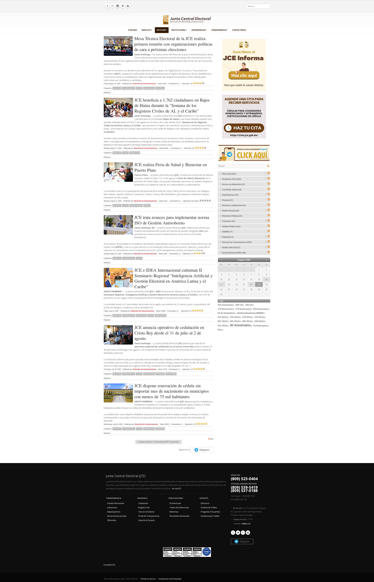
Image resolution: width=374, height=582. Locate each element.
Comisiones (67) (228, 221)
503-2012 (247, 321)
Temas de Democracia (179, 507)
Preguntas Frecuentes (210, 512)
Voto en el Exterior (146, 512)
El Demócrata (175, 503)
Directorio (205, 503)
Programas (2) (227, 237)
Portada (132, 30)
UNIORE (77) (227, 232)
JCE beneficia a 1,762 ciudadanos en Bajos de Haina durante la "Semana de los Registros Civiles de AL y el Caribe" (172, 105)
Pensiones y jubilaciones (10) (234, 205)
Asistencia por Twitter (210, 516)
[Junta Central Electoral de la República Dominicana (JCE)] (187, 19)
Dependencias (198, 30)
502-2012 (235, 321)
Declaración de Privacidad (170, 579)
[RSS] (269, 173)
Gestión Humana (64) (230, 211)
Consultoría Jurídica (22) (232, 190)
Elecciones (160, 88)
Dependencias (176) (230, 195)
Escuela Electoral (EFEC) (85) (234, 253)
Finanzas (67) (227, 200)
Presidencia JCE (129, 88)
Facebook (233, 532)
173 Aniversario (226, 309)
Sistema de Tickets (209, 507)
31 (251, 270)
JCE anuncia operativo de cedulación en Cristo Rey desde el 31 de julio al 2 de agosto (169, 332)
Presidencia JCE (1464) (231, 179)
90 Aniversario (241, 325)
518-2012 (259, 321)
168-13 (239, 305)
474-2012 (223, 317)
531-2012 (223, 325)
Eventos (147, 205)
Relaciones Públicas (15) (232, 216)
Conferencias (141, 315)
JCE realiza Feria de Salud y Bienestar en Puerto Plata (170, 167)
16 (266, 280)
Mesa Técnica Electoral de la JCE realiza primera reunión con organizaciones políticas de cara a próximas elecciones (173, 43)
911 (220, 329)
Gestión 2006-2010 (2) (231, 248)
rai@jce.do (246, 523)
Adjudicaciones (113, 512)
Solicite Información (115, 503)
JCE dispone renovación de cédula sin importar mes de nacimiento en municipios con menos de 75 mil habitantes (171, 391)
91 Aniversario (261, 325)
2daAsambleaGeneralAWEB (251, 313)
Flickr (243, 532)
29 (237, 270)
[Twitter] (123, 6)
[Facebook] (107, 6)
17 (221, 284)
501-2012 (223, 321)
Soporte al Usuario (146, 520)
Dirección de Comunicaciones (144, 83)
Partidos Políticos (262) (231, 226)
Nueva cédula (171, 374)
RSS (211, 439)
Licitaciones (112, 507)
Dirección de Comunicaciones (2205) (237, 242)
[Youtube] (128, 6)
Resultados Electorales (180, 516)
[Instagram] (117, 6)
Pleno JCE (117, 88)
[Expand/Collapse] (266, 173)
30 (244, 270)
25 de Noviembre (227, 313)
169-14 (249, 305)
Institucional (178, 30)
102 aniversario (226, 305)
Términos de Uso (148, 579)
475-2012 (235, 317)
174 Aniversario (243, 309)
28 (229, 270)
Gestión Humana (136, 205)
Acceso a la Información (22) (233, 184)
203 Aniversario (261, 309)
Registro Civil (134, 153)
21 (251, 284)
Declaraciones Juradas (117, 516)
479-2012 (259, 317)
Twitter (238, 532)
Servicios (146, 30)
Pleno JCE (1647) (229, 174)
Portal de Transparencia (148, 516)
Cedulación (160, 374)
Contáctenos (239, 30)
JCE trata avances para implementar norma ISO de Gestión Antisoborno (171, 220)
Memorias (174, 512)
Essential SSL (109, 565)
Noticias (161, 30)
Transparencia (218, 30)
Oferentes (111, 520)
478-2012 (247, 317)
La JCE (139, 88)
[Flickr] (112, 6)
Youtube (248, 532)
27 (221, 270)
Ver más (175, 488)
